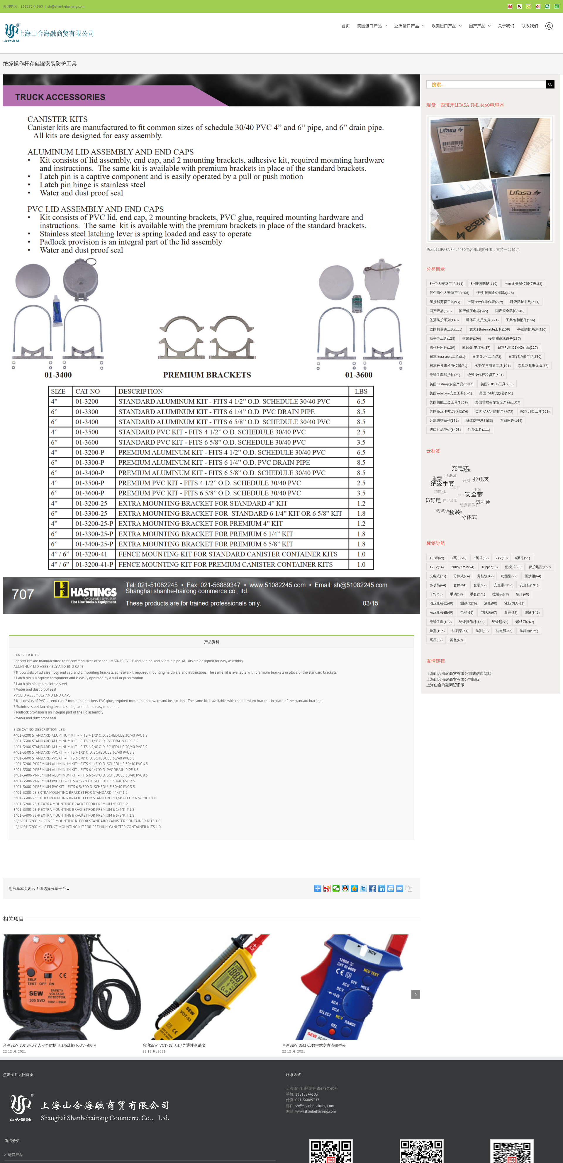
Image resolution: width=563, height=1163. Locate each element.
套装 (480, 585)
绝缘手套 (441, 621)
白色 (510, 612)
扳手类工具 (442, 338)
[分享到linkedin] (381, 888)
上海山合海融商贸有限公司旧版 (453, 679)
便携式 (513, 567)
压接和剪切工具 (445, 301)
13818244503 (306, 1094)
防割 (482, 631)
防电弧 (504, 631)
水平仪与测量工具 (492, 365)
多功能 (438, 585)
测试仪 (468, 603)
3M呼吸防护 (484, 283)
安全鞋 (529, 585)
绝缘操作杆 (471, 621)
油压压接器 (441, 603)
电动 (466, 612)
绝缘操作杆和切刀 (485, 374)
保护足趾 (540, 567)
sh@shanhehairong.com (66, 6)
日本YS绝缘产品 (524, 356)
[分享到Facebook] (372, 888)
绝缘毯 (500, 621)
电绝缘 (489, 612)
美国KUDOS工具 (497, 384)
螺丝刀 (524, 621)
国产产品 (441, 311)
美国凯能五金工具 (449, 402)
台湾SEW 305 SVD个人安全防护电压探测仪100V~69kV (49, 1045)
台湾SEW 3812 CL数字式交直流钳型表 (314, 1045)
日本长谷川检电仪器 (448, 365)
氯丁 (522, 594)
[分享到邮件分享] (399, 888)
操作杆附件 (442, 347)
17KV (437, 567)
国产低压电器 (473, 311)
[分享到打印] (390, 888)
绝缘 (532, 612)
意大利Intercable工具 (489, 329)
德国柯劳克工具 (446, 329)
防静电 (529, 631)
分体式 (461, 576)
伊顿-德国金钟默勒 (495, 292)
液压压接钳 (441, 612)
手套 (477, 594)
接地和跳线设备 (504, 338)
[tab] (211, 641)
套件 (459, 585)
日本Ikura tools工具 (447, 356)
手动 (456, 594)
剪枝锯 (485, 576)
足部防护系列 (444, 420)
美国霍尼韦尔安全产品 (497, 402)
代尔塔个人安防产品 (449, 292)
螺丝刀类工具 (535, 411)
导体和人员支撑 (482, 320)
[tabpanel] (211, 744)
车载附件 (511, 420)
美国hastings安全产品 (451, 384)
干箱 (436, 594)
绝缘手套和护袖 (445, 374)
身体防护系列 (479, 420)
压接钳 (533, 576)
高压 (436, 640)
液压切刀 (514, 603)
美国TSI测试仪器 (496, 393)
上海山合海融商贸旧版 (445, 684)
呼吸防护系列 (524, 301)
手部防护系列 (531, 329)
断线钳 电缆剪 (476, 347)
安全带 (503, 585)
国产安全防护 (509, 311)
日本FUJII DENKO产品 (518, 347)
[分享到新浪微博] (327, 888)
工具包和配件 (520, 320)
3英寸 (458, 558)
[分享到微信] (336, 888)
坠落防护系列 (444, 320)
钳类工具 (479, 429)
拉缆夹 (471, 338)
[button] (549, 25)
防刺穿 (460, 631)
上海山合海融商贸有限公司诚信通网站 (458, 673)
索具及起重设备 (533, 365)
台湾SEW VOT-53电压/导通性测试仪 (174, 1045)
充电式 (438, 576)
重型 (437, 631)
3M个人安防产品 (446, 283)
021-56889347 (307, 1099)
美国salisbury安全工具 (451, 393)
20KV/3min (462, 567)
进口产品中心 (445, 429)
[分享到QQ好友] (345, 888)
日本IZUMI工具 (486, 356)
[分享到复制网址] (409, 888)
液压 (490, 603)
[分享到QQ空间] (354, 888)
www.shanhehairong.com (315, 1111)
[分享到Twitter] (363, 888)
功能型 (509, 576)
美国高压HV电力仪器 (449, 411)
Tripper (489, 567)
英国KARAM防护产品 (494, 411)
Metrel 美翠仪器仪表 (523, 283)
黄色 (456, 640)
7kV (502, 558)
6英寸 (481, 558)
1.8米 (437, 558)
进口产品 (15, 1154)
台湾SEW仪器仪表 (485, 301)
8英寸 (522, 558)
